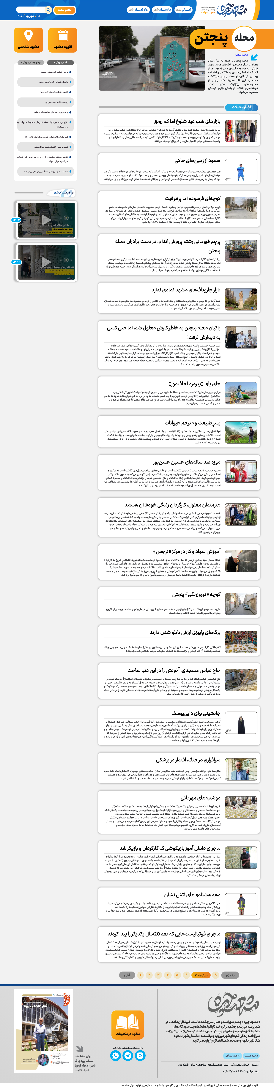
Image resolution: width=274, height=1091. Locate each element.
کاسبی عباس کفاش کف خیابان (53, 92)
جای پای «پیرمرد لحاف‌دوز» (195, 384)
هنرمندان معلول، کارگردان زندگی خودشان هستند (173, 505)
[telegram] (127, 1055)
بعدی (230, 975)
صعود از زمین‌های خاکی (198, 160)
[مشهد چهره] (227, 10)
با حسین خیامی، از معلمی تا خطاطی (51, 112)
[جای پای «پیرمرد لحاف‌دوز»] (241, 391)
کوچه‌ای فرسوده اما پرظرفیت (193, 199)
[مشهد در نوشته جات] (127, 1025)
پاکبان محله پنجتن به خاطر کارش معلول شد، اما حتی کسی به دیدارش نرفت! (164, 333)
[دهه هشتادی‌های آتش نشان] (241, 902)
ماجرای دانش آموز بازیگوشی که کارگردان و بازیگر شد (170, 848)
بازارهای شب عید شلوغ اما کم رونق (187, 121)
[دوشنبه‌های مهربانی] (241, 806)
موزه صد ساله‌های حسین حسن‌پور (187, 462)
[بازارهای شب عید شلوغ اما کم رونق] (241, 129)
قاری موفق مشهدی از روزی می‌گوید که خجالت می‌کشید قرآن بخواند (44, 159)
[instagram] (140, 1055)
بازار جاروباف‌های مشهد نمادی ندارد (186, 290)
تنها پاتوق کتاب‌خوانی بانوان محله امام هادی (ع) (46, 136)
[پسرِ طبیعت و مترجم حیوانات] (241, 431)
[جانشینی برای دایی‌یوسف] (241, 721)
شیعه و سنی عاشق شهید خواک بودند (51, 147)
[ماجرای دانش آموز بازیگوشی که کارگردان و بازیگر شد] (241, 856)
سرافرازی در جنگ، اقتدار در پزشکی (188, 760)
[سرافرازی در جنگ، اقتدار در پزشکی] (241, 768)
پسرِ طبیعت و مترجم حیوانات (193, 423)
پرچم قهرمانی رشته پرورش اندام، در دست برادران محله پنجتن (168, 246)
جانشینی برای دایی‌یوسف (196, 713)
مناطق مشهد (65, 10)
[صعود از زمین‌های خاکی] (241, 168)
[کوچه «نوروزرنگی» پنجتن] (241, 602)
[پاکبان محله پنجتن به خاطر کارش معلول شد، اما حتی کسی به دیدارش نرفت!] (241, 336)
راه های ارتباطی (232, 1056)
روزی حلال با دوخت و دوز (56, 102)
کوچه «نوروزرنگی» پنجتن (196, 594)
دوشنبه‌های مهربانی (201, 798)
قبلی (127, 975)
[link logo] (210, 1004)
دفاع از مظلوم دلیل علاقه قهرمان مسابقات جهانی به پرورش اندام (44, 124)
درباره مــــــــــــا (251, 1056)
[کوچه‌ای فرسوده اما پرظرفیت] (241, 206)
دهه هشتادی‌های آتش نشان (192, 895)
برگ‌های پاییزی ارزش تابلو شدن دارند (185, 632)
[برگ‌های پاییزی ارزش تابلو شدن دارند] (241, 640)
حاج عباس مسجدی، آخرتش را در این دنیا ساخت (174, 670)
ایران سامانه (128, 1085)
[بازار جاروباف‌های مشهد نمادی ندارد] (241, 298)
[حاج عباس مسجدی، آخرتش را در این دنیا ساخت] (241, 678)
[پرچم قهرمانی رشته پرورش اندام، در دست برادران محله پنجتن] (241, 249)
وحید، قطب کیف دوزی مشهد (54, 72)
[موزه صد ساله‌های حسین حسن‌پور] (241, 470)
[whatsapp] (115, 1055)
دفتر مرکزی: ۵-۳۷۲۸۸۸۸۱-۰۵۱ (241, 1071)
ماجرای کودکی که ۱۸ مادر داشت (53, 82)
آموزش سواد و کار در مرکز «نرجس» (187, 551)
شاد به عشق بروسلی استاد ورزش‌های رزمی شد (46, 171)
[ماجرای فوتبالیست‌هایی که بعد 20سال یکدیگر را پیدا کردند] (241, 942)
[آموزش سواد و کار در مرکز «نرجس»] (241, 559)
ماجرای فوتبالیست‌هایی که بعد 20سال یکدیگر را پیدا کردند (164, 934)
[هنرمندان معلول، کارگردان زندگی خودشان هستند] (241, 513)
